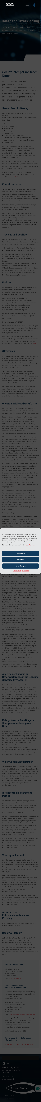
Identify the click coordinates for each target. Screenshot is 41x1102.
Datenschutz (17, 571)
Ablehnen (20, 560)
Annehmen (21, 553)
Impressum (25, 571)
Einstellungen (21, 566)
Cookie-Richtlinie (30, 545)
